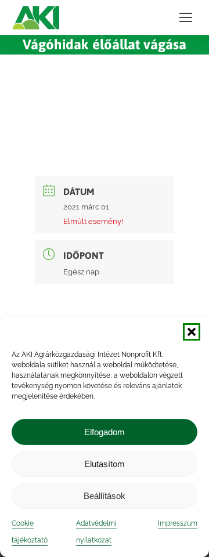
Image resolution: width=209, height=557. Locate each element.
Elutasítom (104, 464)
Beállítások (104, 496)
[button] (191, 332)
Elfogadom (104, 432)
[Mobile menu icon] (185, 17)
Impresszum (177, 523)
